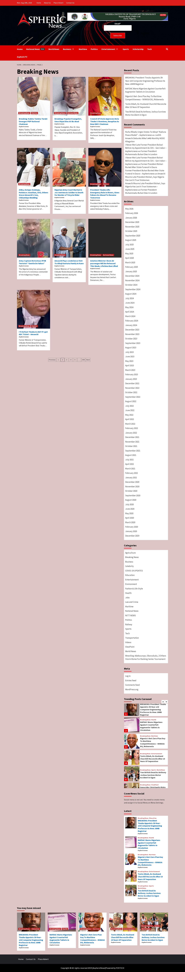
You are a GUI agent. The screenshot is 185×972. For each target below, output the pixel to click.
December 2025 (132, 222)
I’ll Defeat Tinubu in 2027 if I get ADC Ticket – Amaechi (33, 333)
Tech (149, 49)
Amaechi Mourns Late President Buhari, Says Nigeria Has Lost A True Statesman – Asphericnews (145, 186)
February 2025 (131, 267)
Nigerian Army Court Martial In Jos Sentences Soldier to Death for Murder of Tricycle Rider (68, 192)
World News (53, 49)
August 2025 (130, 240)
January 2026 (131, 217)
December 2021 (132, 437)
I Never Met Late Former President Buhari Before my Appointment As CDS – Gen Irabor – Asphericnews (145, 148)
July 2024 (129, 298)
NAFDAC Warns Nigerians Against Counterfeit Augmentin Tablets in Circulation (145, 90)
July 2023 (129, 352)
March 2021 (130, 468)
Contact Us (70, 3)
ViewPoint (129, 646)
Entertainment (108, 49)
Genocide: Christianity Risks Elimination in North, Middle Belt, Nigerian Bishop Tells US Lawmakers (153, 774)
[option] (146, 709)
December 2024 (132, 275)
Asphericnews (24, 126)
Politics (94, 49)
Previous (52, 360)
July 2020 (129, 504)
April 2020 (129, 517)
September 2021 (132, 450)
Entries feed (130, 680)
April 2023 (129, 365)
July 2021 (129, 459)
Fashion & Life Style (134, 588)
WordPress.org (131, 689)
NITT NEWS (130, 615)
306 (83, 360)
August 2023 (130, 347)
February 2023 (131, 374)
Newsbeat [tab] (149, 810)
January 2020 (131, 531)
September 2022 (132, 397)
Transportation (132, 637)
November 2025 (132, 226)
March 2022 (130, 423)
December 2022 (132, 383)
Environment (131, 584)
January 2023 (131, 379)
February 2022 (131, 428)
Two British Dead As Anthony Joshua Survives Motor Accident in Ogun (145, 113)
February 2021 (131, 473)
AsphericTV (22, 57)
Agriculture (130, 552)
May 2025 (129, 253)
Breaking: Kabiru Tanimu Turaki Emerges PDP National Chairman (33, 121)
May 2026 (129, 208)
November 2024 (132, 280)
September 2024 (132, 289)
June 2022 (129, 410)
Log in (128, 676)
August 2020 (130, 499)
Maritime (83, 49)
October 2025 (131, 231)
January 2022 (131, 432)
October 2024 (131, 284)
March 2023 (130, 370)
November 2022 (132, 388)
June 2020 (129, 508)
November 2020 (132, 486)
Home (39, 3)
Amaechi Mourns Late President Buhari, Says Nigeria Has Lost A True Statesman (145, 176)
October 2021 (131, 446)
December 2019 (132, 535)
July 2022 (129, 405)
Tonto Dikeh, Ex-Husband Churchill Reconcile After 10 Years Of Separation (145, 106)
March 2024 (130, 316)
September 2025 (132, 235)
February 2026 (131, 213)
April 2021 (129, 464)
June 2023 (129, 356)
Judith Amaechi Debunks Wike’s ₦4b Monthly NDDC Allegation (145, 138)
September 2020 (132, 495)
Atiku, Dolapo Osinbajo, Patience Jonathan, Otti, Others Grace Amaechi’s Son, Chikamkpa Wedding (33, 194)
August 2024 (130, 293)
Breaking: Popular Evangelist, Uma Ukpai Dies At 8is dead (68, 120)
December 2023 (132, 329)
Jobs (127, 597)
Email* (118, 23)
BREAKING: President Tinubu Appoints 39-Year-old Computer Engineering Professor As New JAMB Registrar (145, 80)
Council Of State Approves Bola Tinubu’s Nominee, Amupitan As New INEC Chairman (104, 121)
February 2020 (131, 526)
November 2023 (132, 334)
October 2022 (131, 392)
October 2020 (131, 491)
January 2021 (131, 477)
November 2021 (132, 441)
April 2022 (129, 419)
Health (128, 593)
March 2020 (130, 522)
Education (130, 575)
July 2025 (129, 244)
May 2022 (129, 414)
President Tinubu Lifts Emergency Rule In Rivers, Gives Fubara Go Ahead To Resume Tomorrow (104, 194)
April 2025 (129, 258)
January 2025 (131, 271)
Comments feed (132, 685)
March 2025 (130, 262)
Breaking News (24, 113)
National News (35, 49)
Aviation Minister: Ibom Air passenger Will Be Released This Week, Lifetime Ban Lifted (104, 263)
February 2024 (131, 320)
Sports (126, 49)
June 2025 (129, 249)
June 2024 (129, 302)
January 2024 (131, 325)
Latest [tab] (128, 810)
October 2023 (131, 338)
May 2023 (129, 361)
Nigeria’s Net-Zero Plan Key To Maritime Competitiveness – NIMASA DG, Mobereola (144, 98)
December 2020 (132, 482)
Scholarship (138, 49)
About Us (47, 3)
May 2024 (129, 307)
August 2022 (130, 401)
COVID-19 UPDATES (134, 570)
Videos (128, 642)
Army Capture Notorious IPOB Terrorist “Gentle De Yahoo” (32, 262)
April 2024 (129, 311)
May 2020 (129, 513)
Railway (128, 624)
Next (88, 360)
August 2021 (130, 455)
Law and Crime (131, 602)
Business (67, 49)
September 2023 (132, 343)
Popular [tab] (137, 810)
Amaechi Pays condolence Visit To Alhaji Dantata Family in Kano (69, 262)
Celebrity (129, 566)
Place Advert (58, 3)
